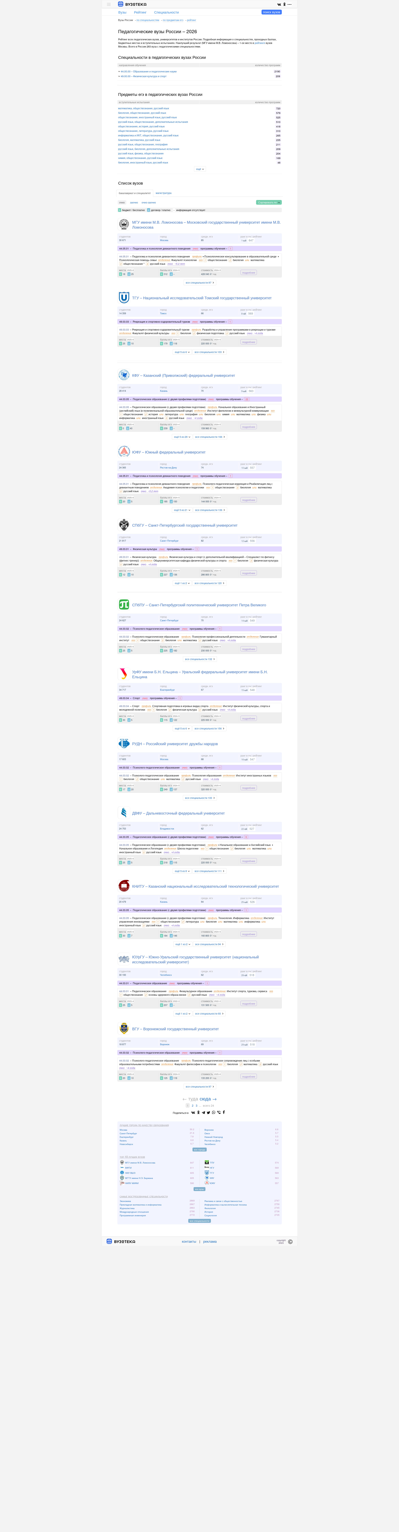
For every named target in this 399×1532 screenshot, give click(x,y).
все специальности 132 (198, 659)
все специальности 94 (208, 944)
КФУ (212, 1178)
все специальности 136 (208, 510)
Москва (164, 240)
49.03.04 (124, 706)
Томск (163, 313)
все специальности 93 (208, 1013)
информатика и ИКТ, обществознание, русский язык (148, 135)
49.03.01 (124, 557)
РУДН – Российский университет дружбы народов (175, 743)
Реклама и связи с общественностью (223, 1201)
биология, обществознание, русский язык (142, 113)
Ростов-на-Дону (168, 467)
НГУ (212, 1167)
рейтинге (260, 43)
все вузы (199, 1189)
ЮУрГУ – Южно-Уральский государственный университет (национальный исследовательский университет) (195, 959)
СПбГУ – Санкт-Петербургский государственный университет (185, 525)
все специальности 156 (208, 728)
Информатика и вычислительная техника (225, 1204)
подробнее (248, 272)
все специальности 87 (198, 282)
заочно (134, 202)
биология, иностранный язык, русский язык (143, 162)
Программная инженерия (133, 1215)
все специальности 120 (208, 583)
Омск (207, 1133)
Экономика (125, 1201)
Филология (210, 1208)
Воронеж (164, 1044)
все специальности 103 (208, 352)
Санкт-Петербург (169, 540)
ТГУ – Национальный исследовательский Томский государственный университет (202, 297)
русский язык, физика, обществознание (141, 153)
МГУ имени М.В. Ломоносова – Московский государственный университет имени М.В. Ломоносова (206, 224)
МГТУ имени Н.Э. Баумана (139, 1178)
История (208, 1211)
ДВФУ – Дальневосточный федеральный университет (178, 813)
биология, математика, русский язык (139, 140)
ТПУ (212, 1162)
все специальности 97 (198, 1086)
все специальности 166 (208, 437)
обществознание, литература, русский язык (143, 131)
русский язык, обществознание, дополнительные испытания (153, 122)
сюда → (208, 1098)
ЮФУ (212, 1183)
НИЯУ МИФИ (132, 1183)
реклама (210, 1241)
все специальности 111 (208, 871)
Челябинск (166, 974)
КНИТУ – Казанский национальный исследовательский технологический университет (205, 886)
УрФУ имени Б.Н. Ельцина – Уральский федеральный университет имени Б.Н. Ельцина (200, 674)
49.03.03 (124, 329)
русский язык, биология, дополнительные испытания (148, 149)
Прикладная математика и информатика (140, 1204)
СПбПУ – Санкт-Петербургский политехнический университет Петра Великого (199, 604)
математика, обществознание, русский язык (143, 108)
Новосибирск (126, 1144)
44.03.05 (124, 407)
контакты (189, 1241)
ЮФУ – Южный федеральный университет (169, 452)
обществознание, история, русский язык (141, 126)
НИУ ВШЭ (130, 1172)
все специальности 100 (198, 798)
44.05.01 (124, 256)
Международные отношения (134, 1211)
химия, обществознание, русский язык (140, 158)
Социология (210, 1215)
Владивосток (167, 828)
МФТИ (128, 1167)
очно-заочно (149, 202)
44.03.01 (124, 991)
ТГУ (212, 1172)
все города (199, 1149)
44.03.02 (124, 636)
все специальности (199, 1220)
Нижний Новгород (213, 1136)
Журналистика (127, 1208)
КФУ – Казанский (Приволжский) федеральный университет (183, 375)
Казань (164, 390)
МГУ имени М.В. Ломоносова (140, 1162)
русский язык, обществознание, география (143, 144)
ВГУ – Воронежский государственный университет (175, 1028)
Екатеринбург (167, 689)
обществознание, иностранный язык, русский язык (147, 117)
